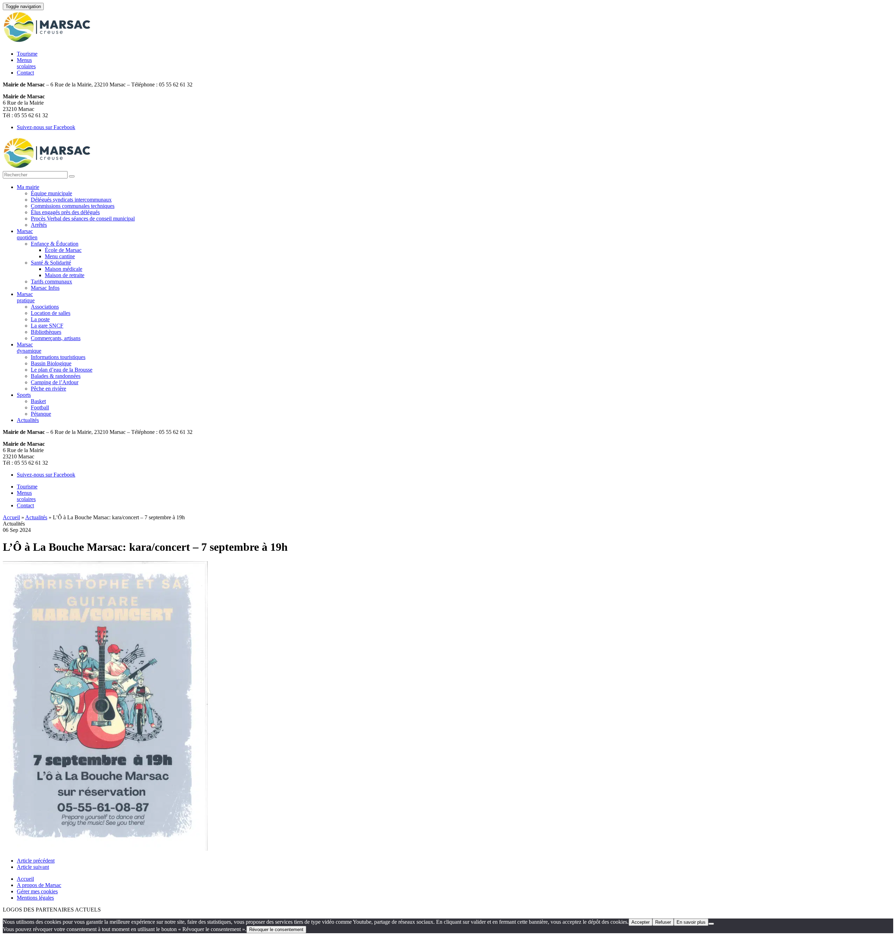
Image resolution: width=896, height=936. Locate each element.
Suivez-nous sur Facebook (46, 127)
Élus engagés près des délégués (65, 212)
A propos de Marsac (39, 885)
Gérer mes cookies (37, 891)
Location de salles (50, 313)
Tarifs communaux (51, 281)
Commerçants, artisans (55, 338)
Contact (25, 73)
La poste (40, 319)
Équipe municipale (51, 193)
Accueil (11, 517)
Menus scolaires (26, 63)
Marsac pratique (26, 297)
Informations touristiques (58, 357)
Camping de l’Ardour (54, 382)
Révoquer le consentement (276, 929)
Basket (38, 401)
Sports (24, 395)
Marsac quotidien (27, 234)
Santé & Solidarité (51, 263)
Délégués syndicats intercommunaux (71, 200)
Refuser (663, 922)
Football (40, 407)
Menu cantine (60, 256)
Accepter (640, 922)
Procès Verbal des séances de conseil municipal (83, 218)
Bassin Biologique (51, 363)
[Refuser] (711, 924)
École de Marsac (63, 250)
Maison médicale (63, 269)
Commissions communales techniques (72, 206)
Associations (45, 307)
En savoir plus (691, 922)
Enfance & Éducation (54, 244)
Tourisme (27, 54)
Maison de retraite (64, 275)
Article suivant (33, 867)
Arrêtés (39, 225)
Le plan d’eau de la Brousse (61, 370)
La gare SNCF (47, 326)
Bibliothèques (46, 332)
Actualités (28, 420)
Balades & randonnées (55, 376)
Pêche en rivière (48, 389)
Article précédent (36, 861)
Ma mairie (28, 187)
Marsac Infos (45, 288)
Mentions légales (35, 898)
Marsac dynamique (29, 348)
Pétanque (41, 414)
